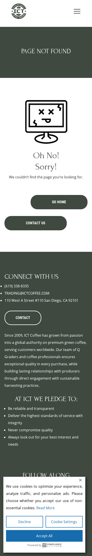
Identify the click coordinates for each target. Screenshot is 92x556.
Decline (24, 521)
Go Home (59, 202)
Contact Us (35, 223)
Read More (45, 507)
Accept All (44, 535)
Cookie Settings (64, 521)
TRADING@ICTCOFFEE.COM (26, 293)
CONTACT (23, 318)
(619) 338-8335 (16, 286)
